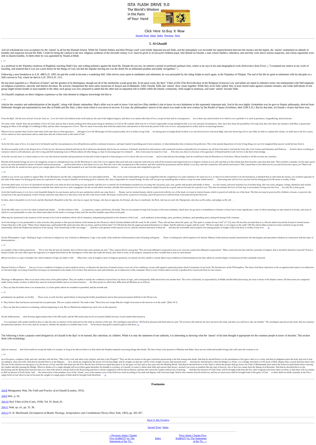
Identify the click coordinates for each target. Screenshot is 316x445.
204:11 (4, 407)
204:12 (5, 412)
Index (160, 35)
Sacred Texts (142, 35)
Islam (153, 35)
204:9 (4, 396)
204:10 (5, 401)
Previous (168, 35)
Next (177, 35)
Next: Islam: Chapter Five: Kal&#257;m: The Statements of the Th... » (191, 438)
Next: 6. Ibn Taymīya (158, 420)
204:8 (4, 390)
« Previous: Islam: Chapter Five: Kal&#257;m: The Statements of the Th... (123, 438)
